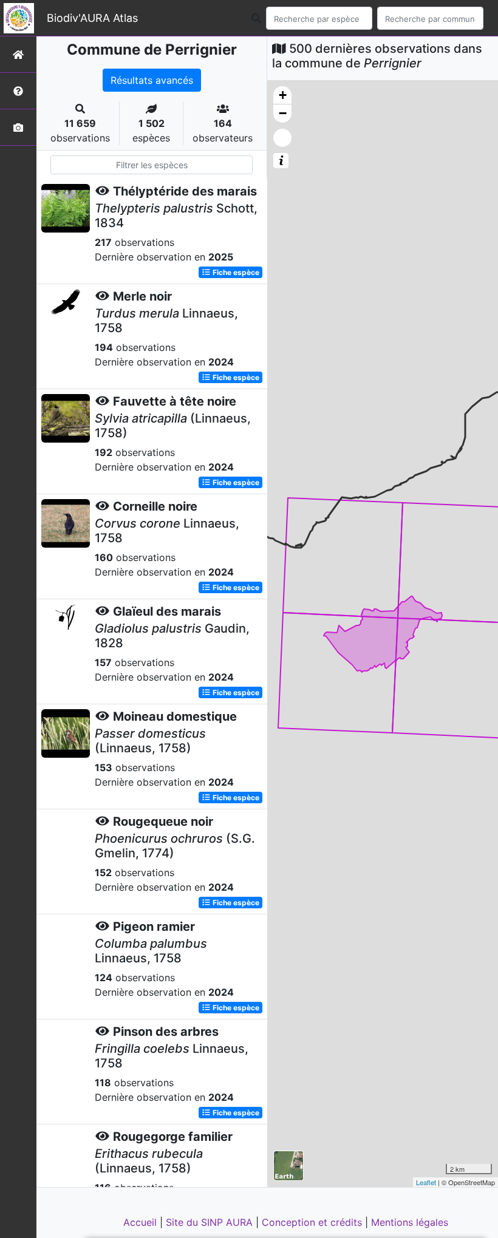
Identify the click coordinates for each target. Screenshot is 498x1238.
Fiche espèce (235, 272)
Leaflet (426, 1182)
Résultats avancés (152, 80)
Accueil (141, 1222)
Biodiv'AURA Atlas (92, 18)
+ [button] (283, 95)
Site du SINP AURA (211, 1222)
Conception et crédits (313, 1222)
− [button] (283, 113)
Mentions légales (409, 1222)
